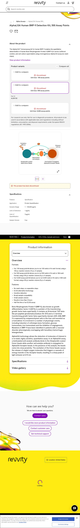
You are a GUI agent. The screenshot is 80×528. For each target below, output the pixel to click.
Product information (28, 237)
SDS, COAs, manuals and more (48, 237)
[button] (68, 3)
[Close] (77, 518)
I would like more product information (40, 423)
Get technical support (40, 434)
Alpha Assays (21, 21)
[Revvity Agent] (74, 508)
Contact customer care (40, 428)
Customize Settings (63, 524)
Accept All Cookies (63, 519)
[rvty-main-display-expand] (58, 171)
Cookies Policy (22, 522)
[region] (40, 521)
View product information (20, 60)
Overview (16, 253)
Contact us (60, 3)
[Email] (16, 33)
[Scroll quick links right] (68, 237)
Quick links (13, 237)
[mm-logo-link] (40, 3)
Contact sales (40, 415)
